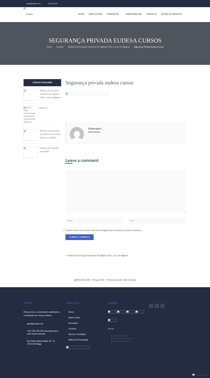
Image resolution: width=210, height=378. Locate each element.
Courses (59, 47)
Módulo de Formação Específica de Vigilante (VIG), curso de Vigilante (99, 47)
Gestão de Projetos (171, 14)
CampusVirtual (134, 14)
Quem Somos (95, 14)
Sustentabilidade (121, 336)
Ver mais (111, 329)
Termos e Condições (77, 334)
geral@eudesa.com (35, 324)
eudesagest (94, 128)
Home (81, 14)
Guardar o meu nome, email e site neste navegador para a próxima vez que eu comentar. (104, 230)
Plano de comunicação (123, 339)
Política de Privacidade (78, 340)
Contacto (151, 14)
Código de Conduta (122, 342)
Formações (113, 14)
